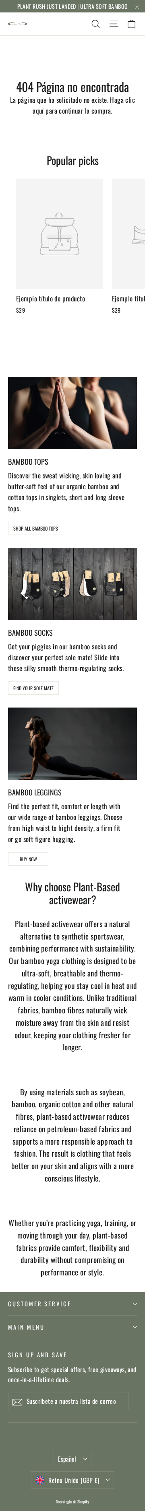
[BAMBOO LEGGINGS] (72, 744)
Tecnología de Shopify (72, 1502)
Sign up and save (37, 1354)
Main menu (26, 1326)
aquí (38, 111)
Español (67, 1459)
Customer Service (39, 1303)
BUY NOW (28, 859)
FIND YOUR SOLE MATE (33, 688)
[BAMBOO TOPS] (72, 413)
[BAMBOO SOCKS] (72, 584)
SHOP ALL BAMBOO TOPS (35, 528)
